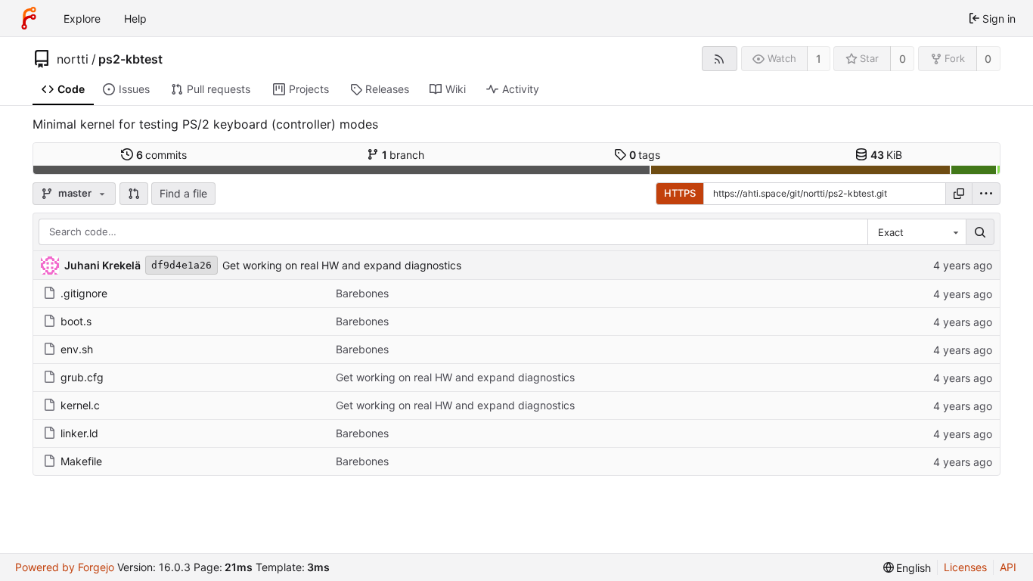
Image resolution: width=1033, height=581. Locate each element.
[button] (133, 193)
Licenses (965, 567)
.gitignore (83, 293)
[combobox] (916, 232)
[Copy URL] (959, 193)
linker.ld (79, 433)
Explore (82, 18)
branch (403, 154)
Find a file (183, 193)
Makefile (81, 461)
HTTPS (680, 193)
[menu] (986, 193)
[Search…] (980, 232)
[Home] (29, 18)
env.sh (76, 349)
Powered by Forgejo (64, 567)
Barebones (362, 293)
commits (162, 154)
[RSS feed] (719, 58)
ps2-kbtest (130, 59)
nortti (72, 59)
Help (135, 18)
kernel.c (80, 405)
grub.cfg (82, 377)
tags (645, 154)
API (1008, 567)
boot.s (76, 321)
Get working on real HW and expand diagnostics (341, 265)
